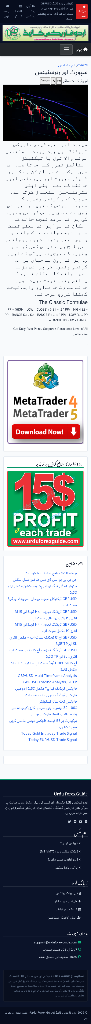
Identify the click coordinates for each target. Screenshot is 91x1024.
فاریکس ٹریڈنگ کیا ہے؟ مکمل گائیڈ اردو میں (46, 688)
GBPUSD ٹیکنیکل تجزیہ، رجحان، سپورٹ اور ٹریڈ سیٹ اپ (42, 602)
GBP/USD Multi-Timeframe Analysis (47, 675)
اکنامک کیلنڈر (18, 13)
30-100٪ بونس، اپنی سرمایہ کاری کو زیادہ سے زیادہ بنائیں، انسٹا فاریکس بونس (44, 711)
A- (53, 81)
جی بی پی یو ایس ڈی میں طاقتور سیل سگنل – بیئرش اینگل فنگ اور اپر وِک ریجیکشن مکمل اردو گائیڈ (42, 586)
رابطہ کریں (6, 13)
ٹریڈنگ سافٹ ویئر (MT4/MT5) (59, 851)
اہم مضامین (66, 65)
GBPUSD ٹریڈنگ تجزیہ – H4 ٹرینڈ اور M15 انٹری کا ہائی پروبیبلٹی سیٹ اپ (46, 615)
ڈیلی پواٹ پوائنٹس (30, 11)
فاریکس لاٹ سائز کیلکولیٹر (58, 701)
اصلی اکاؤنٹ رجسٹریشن (62, 918)
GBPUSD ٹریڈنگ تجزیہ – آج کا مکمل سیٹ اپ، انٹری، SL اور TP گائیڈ (42, 653)
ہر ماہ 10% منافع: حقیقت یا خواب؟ (51, 573)
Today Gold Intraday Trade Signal (49, 733)
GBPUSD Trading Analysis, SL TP (50, 682)
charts (82, 65)
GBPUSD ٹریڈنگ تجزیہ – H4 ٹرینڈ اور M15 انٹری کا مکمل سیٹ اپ (46, 628)
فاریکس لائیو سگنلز (66, 901)
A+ (59, 81)
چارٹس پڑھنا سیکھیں (66, 868)
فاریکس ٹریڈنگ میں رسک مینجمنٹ (51, 695)
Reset (45, 81)
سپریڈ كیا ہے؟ (68, 727)
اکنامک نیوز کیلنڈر (67, 909)
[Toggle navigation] (66, 49)
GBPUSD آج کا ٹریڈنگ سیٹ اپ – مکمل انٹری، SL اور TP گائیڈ (42, 640)
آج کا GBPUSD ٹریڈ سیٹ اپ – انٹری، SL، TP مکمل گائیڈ (44, 666)
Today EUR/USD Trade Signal (52, 740)
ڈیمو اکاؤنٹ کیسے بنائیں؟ (63, 860)
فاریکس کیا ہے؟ (69, 843)
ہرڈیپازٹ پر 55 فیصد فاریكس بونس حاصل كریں (43, 720)
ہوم (79, 49)
